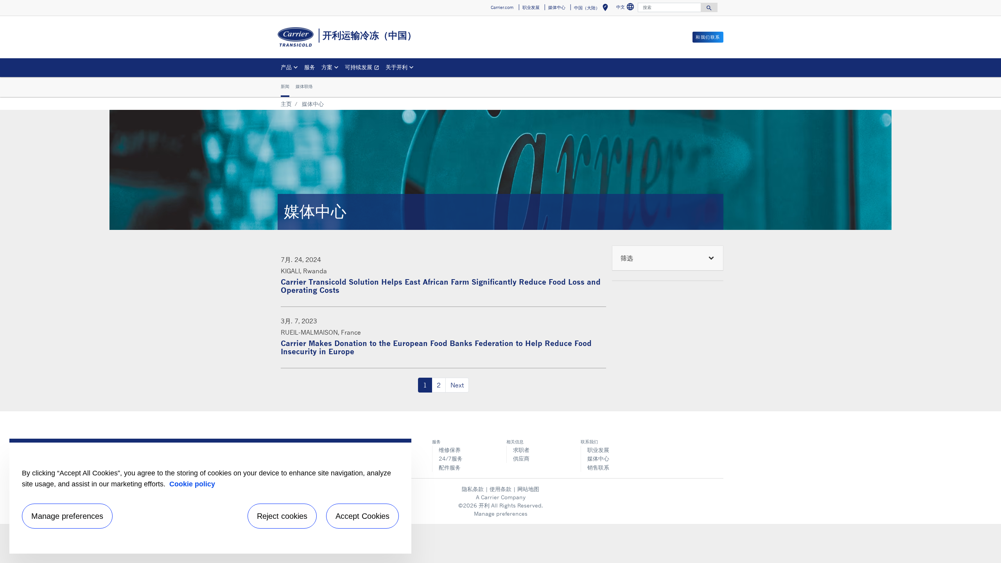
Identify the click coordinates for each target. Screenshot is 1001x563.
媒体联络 (304, 86)
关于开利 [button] (396, 67)
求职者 (521, 449)
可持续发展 (363, 68)
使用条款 (500, 489)
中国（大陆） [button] (592, 8)
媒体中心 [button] (556, 7)
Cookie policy (192, 484)
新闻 (285, 86)
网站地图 (528, 489)
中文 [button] (626, 8)
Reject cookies (282, 516)
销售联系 (598, 467)
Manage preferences (500, 513)
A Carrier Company (501, 497)
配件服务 (450, 467)
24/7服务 (451, 458)
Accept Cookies (362, 516)
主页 (286, 103)
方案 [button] (326, 67)
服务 (309, 67)
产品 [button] (286, 67)
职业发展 (598, 449)
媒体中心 (598, 458)
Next (457, 385)
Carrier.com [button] (502, 7)
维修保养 (450, 449)
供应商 (521, 458)
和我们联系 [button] (708, 37)
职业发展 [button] (531, 7)
